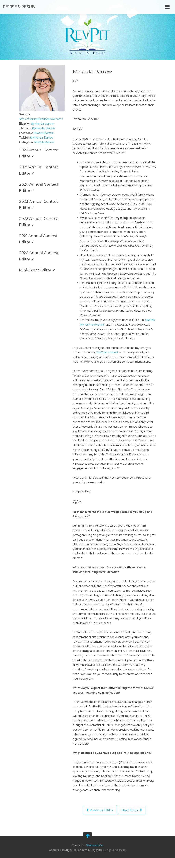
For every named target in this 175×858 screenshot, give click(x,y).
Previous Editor (101, 810)
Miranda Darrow (43, 133)
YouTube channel (107, 352)
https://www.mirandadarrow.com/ (41, 119)
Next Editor (130, 810)
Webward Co (94, 845)
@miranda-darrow (42, 123)
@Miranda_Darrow (43, 128)
